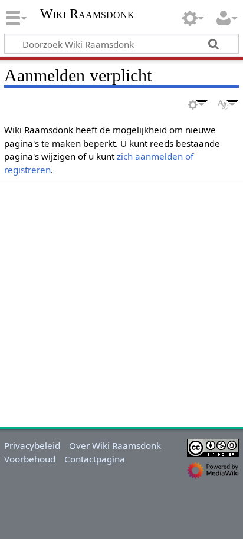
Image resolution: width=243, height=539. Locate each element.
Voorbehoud (29, 459)
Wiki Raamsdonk (87, 15)
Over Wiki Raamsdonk (115, 445)
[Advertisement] (121, 302)
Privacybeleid (32, 445)
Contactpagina (94, 459)
